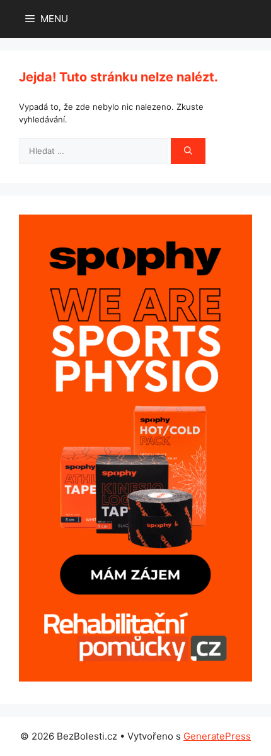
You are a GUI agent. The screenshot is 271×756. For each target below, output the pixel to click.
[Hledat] (188, 151)
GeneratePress (217, 736)
